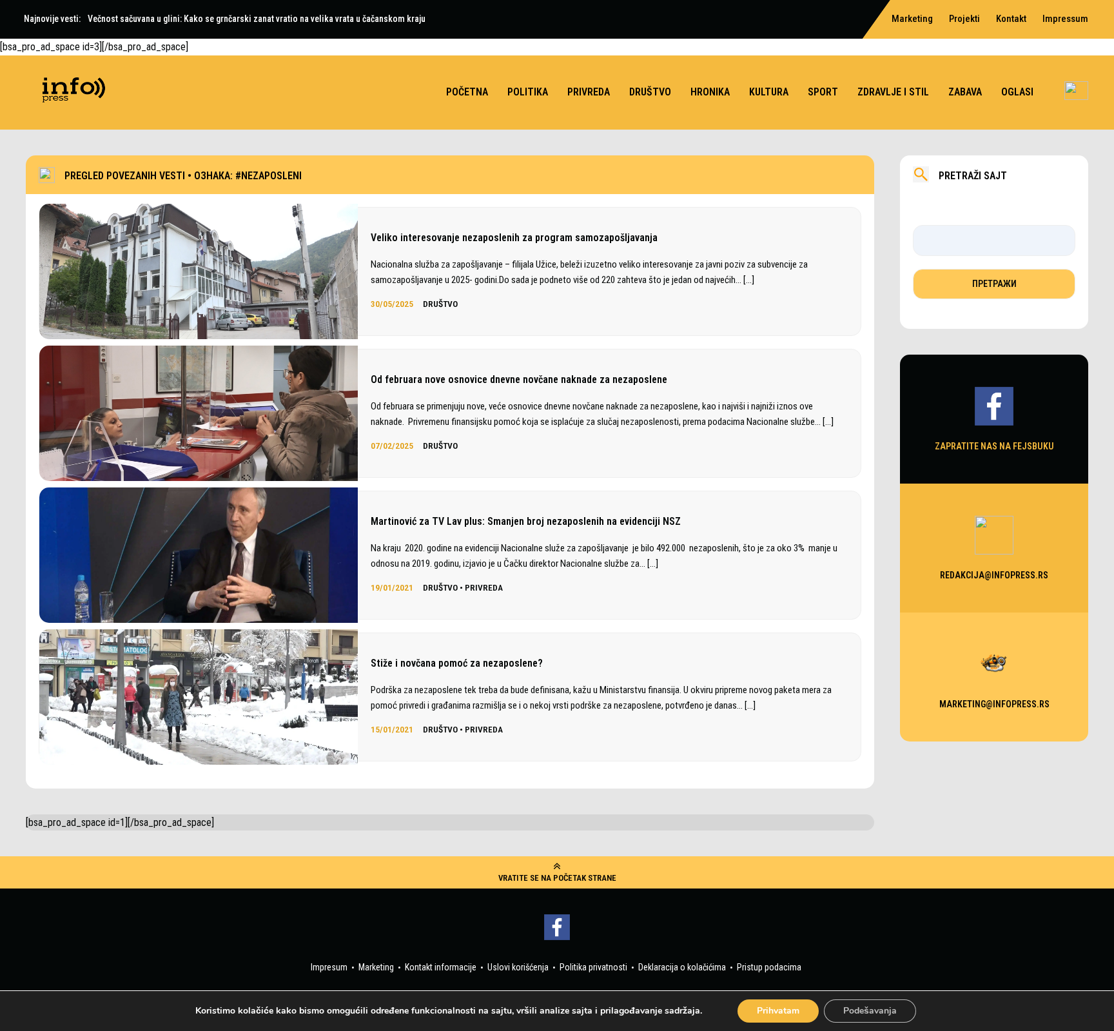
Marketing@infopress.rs (994, 704)
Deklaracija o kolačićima (682, 967)
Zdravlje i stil (893, 92)
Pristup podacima (769, 967)
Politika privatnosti (593, 967)
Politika (527, 92)
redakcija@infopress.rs (994, 575)
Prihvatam (778, 1011)
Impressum (1065, 19)
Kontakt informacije (440, 967)
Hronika (710, 92)
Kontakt (1011, 19)
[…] (748, 280)
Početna (467, 92)
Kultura (768, 92)
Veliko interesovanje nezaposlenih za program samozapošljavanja (514, 237)
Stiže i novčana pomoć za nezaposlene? (457, 663)
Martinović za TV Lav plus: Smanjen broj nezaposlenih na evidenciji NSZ (526, 521)
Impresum (329, 967)
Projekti (964, 19)
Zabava (965, 92)
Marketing (376, 967)
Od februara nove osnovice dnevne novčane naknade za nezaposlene (519, 379)
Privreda (588, 92)
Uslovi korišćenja (518, 967)
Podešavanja (870, 1011)
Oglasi (1017, 92)
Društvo (650, 92)
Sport (823, 92)
